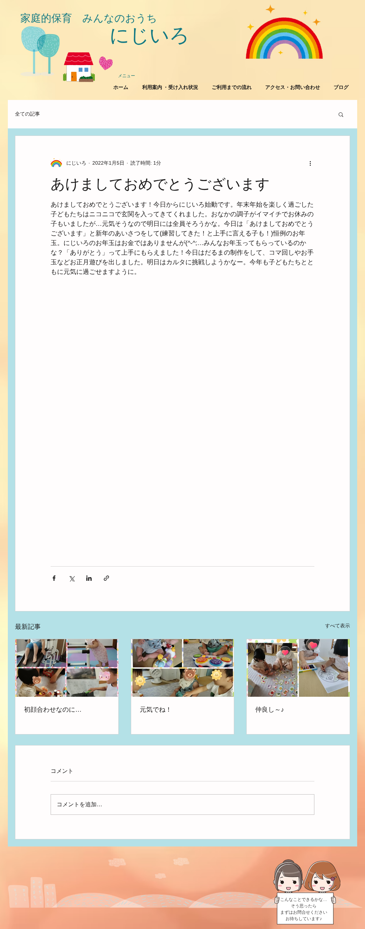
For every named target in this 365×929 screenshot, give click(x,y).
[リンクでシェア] (106, 578)
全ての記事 (27, 114)
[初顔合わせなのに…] (66, 668)
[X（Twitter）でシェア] (71, 578)
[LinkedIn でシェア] (89, 578)
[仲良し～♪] (298, 668)
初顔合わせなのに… (53, 709)
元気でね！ (156, 709)
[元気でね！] (182, 668)
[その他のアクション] (310, 163)
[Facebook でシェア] (54, 578)
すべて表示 (337, 625)
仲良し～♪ (269, 709)
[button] (341, 114)
